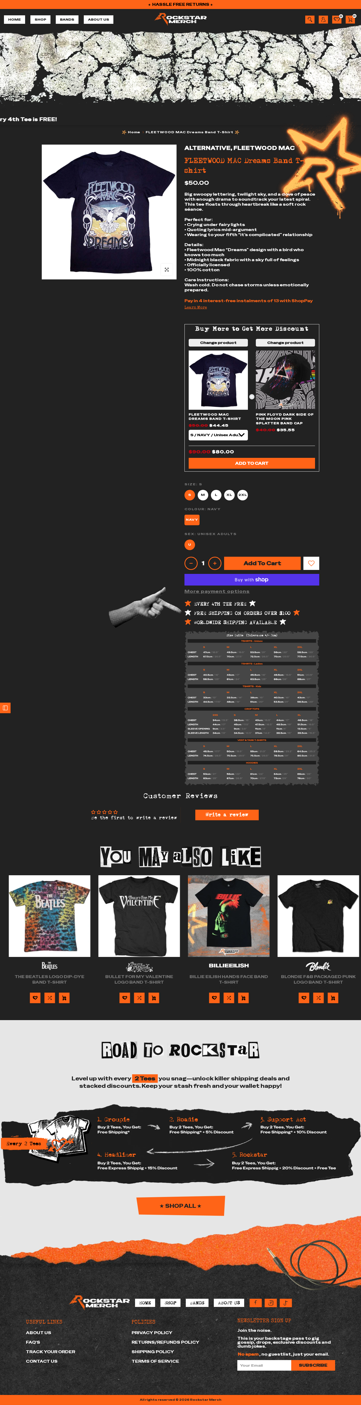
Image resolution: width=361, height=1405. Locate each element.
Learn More (195, 308)
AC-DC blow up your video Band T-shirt (225, 979)
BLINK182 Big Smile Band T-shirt (136, 979)
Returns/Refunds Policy (166, 1342)
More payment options (217, 591)
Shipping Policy (153, 1351)
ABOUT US (98, 19)
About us (38, 1332)
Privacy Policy (152, 1332)
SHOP (40, 19)
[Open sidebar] (5, 708)
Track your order (50, 1351)
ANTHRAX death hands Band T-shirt (315, 979)
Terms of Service (155, 1361)
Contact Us (42, 1361)
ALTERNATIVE (207, 148)
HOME (14, 19)
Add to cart (252, 463)
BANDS (67, 19)
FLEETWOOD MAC (264, 148)
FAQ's (33, 1342)
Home (134, 132)
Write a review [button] (227, 815)
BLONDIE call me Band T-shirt (46, 976)
